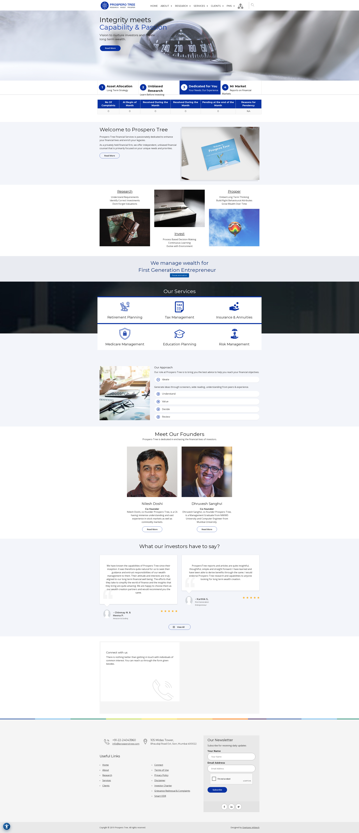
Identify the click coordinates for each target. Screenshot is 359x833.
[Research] (125, 229)
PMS (229, 6)
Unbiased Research (152, 89)
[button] (253, 5)
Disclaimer (159, 780)
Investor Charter (163, 785)
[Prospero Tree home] (118, 6)
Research (181, 6)
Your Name (214, 751)
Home (154, 6)
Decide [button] (166, 409)
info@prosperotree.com (125, 743)
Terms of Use (161, 770)
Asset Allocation (117, 88)
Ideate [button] (165, 379)
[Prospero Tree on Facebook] (224, 807)
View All (181, 627)
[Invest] (179, 210)
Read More (110, 48)
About (165, 6)
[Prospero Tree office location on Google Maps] (219, 677)
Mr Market (236, 89)
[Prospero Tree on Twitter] (239, 807)
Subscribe (217, 789)
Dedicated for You (200, 88)
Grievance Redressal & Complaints (172, 790)
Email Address (216, 763)
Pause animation (179, 275)
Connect (158, 764)
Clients (216, 6)
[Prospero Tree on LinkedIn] (231, 807)
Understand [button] (169, 393)
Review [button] (166, 416)
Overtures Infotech (250, 827)
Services (200, 6)
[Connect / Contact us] (240, 5)
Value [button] (165, 401)
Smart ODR (160, 796)
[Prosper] (234, 229)
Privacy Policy (161, 775)
